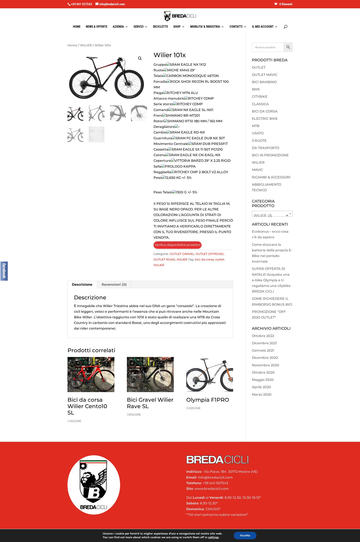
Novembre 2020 (265, 365)
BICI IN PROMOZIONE (270, 155)
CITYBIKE (260, 97)
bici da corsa (204, 259)
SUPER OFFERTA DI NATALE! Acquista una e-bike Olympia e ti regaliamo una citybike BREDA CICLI (271, 280)
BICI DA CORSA (265, 111)
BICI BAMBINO (264, 82)
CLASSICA (260, 104)
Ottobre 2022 (263, 336)
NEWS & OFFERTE (96, 26)
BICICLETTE (160, 26)
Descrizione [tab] (82, 284)
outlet (219, 259)
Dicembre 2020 (265, 358)
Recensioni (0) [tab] (114, 284)
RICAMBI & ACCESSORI (271, 177)
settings (213, 537)
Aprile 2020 (261, 387)
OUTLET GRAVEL (182, 254)
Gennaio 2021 (263, 350)
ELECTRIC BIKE (265, 119)
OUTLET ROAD (164, 259)
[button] (140, 58)
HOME (76, 26)
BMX (256, 89)
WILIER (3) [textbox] (271, 215)
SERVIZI (139, 26)
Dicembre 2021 (264, 343)
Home (72, 45)
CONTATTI (236, 26)
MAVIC (257, 170)
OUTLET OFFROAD (210, 254)
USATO (258, 133)
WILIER (86, 45)
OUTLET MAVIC (264, 75)
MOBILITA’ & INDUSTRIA (205, 26)
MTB (255, 126)
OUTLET (258, 67)
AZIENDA (118, 26)
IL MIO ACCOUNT (263, 26)
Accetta (245, 535)
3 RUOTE (259, 141)
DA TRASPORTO (265, 148)
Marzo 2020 (261, 394)
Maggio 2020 (263, 380)
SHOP (177, 26)
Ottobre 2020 (263, 372)
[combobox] (272, 214)
